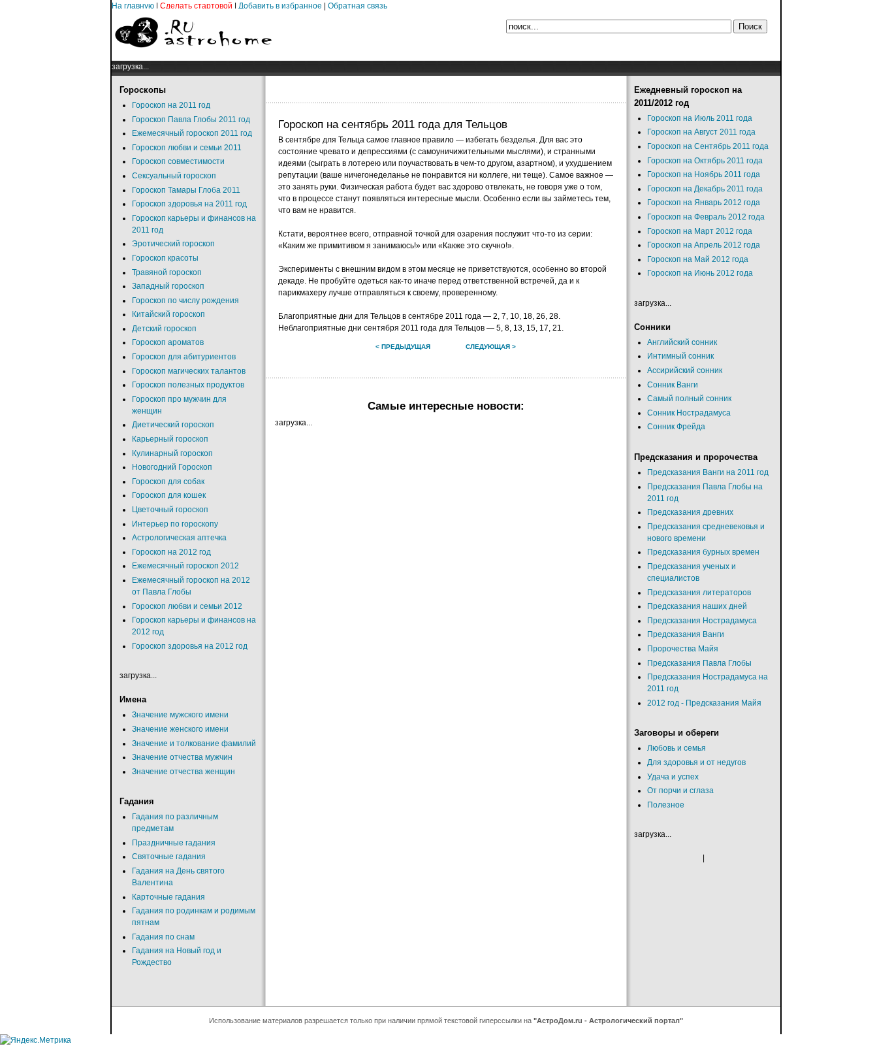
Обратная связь (357, 5)
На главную (133, 5)
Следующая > (491, 346)
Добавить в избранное (280, 5)
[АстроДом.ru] (193, 54)
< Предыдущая (402, 346)
